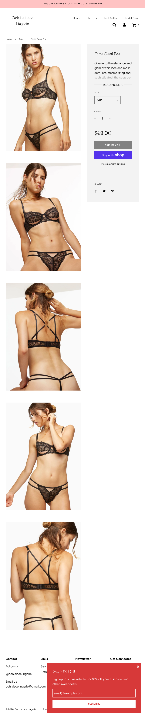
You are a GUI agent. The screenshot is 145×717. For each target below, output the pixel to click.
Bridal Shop (132, 18)
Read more (112, 85)
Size (96, 92)
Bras (21, 39)
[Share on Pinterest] (112, 191)
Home (76, 18)
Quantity (99, 111)
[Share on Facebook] (97, 191)
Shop (90, 18)
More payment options (113, 164)
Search (45, 666)
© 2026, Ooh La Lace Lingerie (21, 709)
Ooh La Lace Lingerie (22, 21)
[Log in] (124, 25)
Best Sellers (111, 18)
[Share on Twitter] (104, 191)
